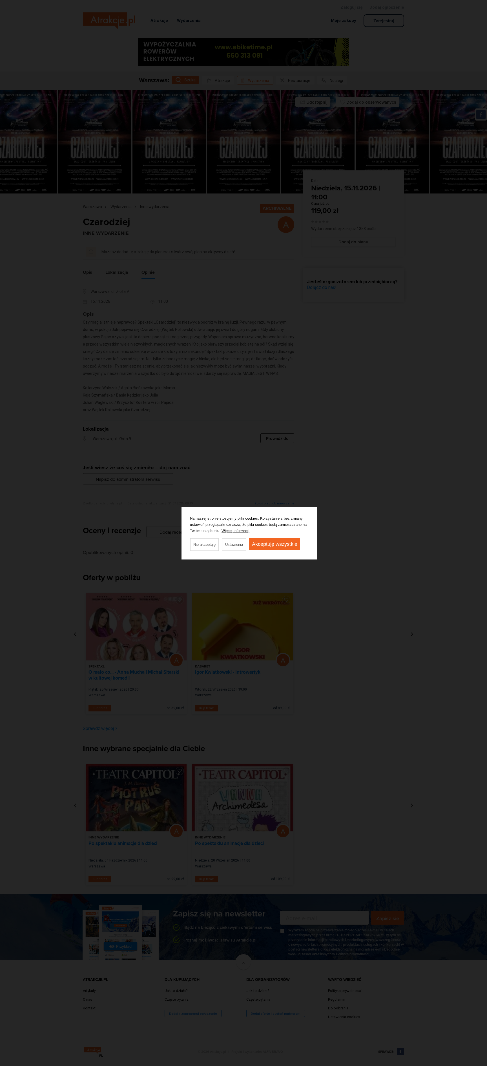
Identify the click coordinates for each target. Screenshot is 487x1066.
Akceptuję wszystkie (274, 544)
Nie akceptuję (204, 544)
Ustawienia (234, 544)
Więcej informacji (235, 530)
